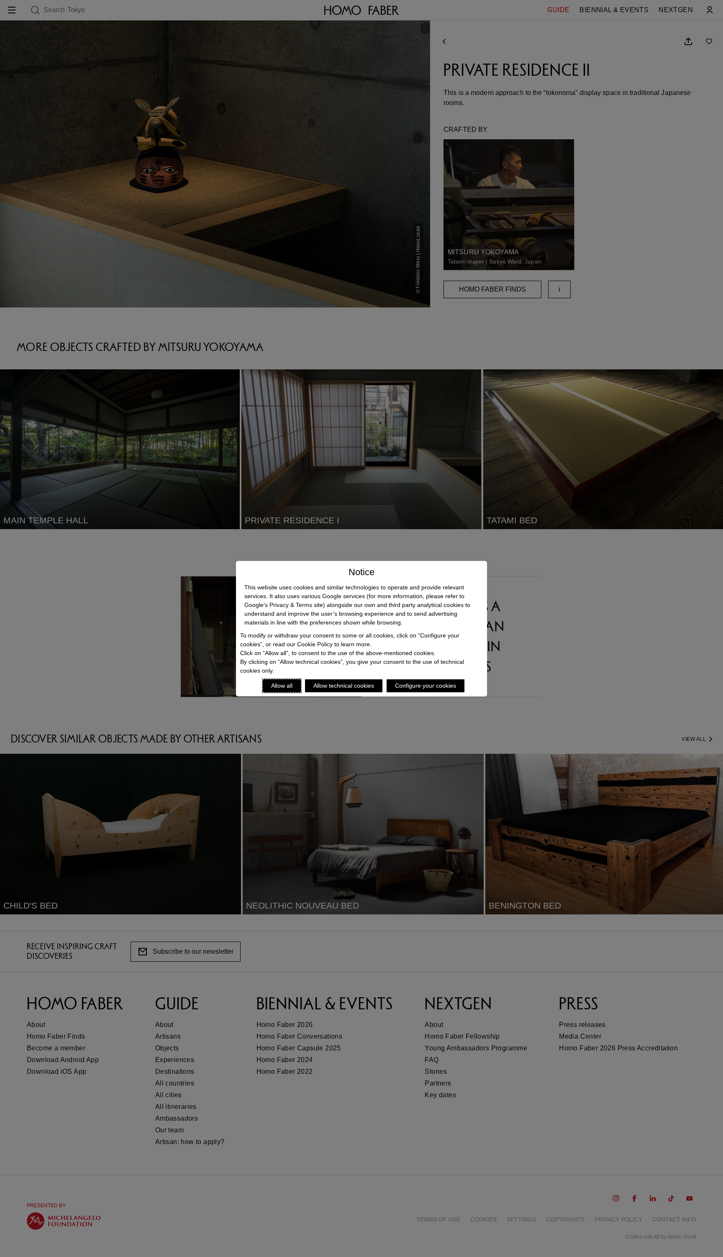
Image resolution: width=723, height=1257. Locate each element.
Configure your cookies (425, 685)
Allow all (281, 685)
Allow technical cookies (343, 685)
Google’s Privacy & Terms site (283, 605)
